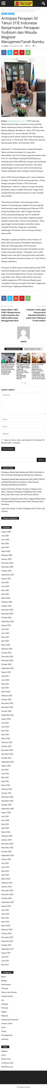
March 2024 (5, 645)
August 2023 (6, 672)
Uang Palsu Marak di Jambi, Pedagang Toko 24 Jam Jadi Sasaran (23, 510)
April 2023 (5, 688)
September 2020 (7, 809)
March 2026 (5, 551)
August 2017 (6, 953)
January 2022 (6, 746)
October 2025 (6, 571)
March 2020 (5, 832)
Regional (4, 1016)
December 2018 (7, 891)
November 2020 (7, 801)
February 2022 (6, 742)
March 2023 (5, 692)
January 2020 (6, 840)
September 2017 (7, 949)
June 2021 (5, 774)
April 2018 (5, 922)
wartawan (4, 1039)
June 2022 (5, 727)
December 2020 (7, 797)
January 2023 (6, 699)
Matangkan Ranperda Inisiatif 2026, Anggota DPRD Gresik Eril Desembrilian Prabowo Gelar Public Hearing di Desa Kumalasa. (23, 501)
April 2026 (5, 547)
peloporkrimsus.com (16, 121)
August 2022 (6, 719)
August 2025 (6, 579)
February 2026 (6, 555)
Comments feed (7, 1063)
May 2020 (5, 824)
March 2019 (5, 879)
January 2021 (6, 793)
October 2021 (6, 758)
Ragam (4, 1012)
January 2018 (6, 933)
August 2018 (6, 906)
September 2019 (7, 855)
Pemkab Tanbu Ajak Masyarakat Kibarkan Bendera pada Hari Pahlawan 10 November (36, 315)
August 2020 (6, 813)
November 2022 (7, 707)
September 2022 (7, 715)
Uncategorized (6, 1035)
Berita (9, 9)
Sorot (11, 14)
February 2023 (6, 696)
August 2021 (6, 766)
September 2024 (7, 621)
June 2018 (5, 914)
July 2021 (5, 770)
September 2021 (7, 762)
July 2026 (5, 536)
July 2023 (5, 676)
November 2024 (7, 614)
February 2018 (6, 930)
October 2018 (6, 898)
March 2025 (5, 598)
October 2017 (6, 945)
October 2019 (6, 852)
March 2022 (5, 738)
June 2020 (5, 820)
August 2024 (6, 625)
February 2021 (6, 789)
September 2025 (7, 575)
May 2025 (5, 590)
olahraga (4, 1004)
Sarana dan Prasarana (9, 1020)
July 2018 (5, 910)
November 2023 (7, 660)
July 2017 (5, 957)
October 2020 (6, 805)
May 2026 (5, 543)
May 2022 (5, 731)
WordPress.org (7, 1067)
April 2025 (5, 594)
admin (5, 46)
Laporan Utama (7, 996)
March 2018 (5, 926)
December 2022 (7, 703)
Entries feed (5, 1059)
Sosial (3, 1031)
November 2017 (7, 941)
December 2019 (7, 844)
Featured (4, 988)
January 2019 (6, 887)
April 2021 (5, 781)
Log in (3, 1055)
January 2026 (6, 559)
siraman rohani (6, 1023)
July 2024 (5, 629)
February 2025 (6, 602)
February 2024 (6, 649)
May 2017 (5, 965)
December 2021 (7, 750)
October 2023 (6, 664)
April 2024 (5, 641)
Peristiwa (4, 1008)
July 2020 (5, 816)
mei (2, 1000)
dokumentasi (6, 984)
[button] (43, 3)
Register (4, 1051)
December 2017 (7, 937)
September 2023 (7, 668)
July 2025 (5, 582)
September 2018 (7, 902)
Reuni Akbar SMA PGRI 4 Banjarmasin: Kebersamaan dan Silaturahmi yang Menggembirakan (10, 315)
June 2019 (5, 867)
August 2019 (6, 859)
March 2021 (5, 785)
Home (3, 9)
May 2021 (5, 777)
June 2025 (5, 586)
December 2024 (7, 610)
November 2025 (7, 567)
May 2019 (5, 871)
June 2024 (5, 633)
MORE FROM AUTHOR (32, 349)
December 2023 (7, 657)
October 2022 (6, 711)
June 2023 (5, 680)
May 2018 (5, 918)
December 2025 (7, 563)
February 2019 (6, 883)
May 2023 (5, 684)
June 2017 (5, 961)
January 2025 (6, 606)
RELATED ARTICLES (13, 349)
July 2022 (5, 723)
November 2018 (7, 894)
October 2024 (6, 618)
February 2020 (6, 836)
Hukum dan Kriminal (9, 992)
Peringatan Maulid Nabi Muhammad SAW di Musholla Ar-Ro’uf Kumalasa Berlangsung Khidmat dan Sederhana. (8, 369)
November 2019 (7, 848)
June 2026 (5, 540)
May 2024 (5, 637)
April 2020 (5, 828)
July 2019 (5, 863)
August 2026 (6, 532)
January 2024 (6, 653)
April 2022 (5, 735)
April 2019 (5, 875)
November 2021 (7, 754)
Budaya (4, 981)
